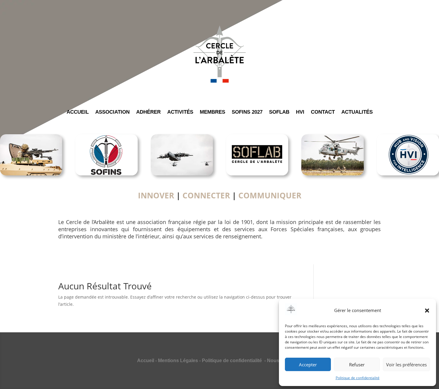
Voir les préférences (406, 365)
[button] (427, 311)
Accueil (145, 360)
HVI (300, 112)
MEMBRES (212, 112)
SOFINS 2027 (247, 112)
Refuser (357, 365)
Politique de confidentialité (358, 377)
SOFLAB (279, 112)
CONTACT (323, 112)
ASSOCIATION (112, 112)
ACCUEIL (78, 112)
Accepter (308, 365)
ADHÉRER (148, 112)
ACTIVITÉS (180, 112)
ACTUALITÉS (357, 112)
